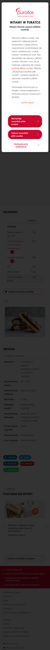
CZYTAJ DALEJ (27, 102)
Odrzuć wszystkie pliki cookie (19, 134)
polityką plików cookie (22, 68)
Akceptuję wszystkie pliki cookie (18, 121)
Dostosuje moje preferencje (21, 145)
